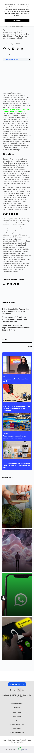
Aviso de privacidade (17, 724)
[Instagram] (15, 690)
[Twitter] (19, 690)
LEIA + (29, 346)
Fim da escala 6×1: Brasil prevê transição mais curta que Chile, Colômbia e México (14, 319)
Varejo (5, 376)
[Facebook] (10, 690)
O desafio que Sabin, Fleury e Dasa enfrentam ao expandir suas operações (15, 311)
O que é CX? (17, 728)
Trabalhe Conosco (17, 733)
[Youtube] (24, 690)
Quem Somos (17, 716)
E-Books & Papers (17, 704)
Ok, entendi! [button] (17, 20)
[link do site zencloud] (22, 749)
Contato (17, 720)
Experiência (6, 433)
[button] (4, 48)
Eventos (17, 708)
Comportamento (7, 461)
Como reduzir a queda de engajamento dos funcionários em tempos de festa (16, 327)
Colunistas (17, 712)
